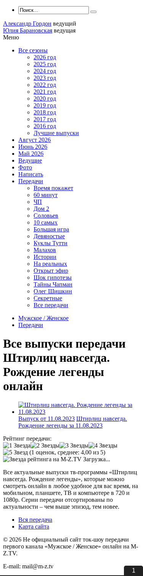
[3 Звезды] (73, 445)
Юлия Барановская (27, 30)
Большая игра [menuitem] (51, 229)
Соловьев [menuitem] (46, 215)
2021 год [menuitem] (45, 91)
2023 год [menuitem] (45, 78)
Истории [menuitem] (45, 257)
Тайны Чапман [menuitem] (53, 284)
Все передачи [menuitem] (51, 305)
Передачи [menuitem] (30, 181)
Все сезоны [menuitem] (33, 50)
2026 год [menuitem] (45, 57)
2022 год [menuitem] (45, 84)
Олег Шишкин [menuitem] (53, 291)
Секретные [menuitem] (48, 298)
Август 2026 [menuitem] (34, 140)
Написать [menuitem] (30, 174)
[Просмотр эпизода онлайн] (79, 411)
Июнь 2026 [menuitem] (32, 146)
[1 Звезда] (17, 445)
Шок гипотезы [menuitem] (53, 277)
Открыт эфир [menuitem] (51, 270)
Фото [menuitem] (25, 167)
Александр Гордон (27, 23)
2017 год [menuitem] (45, 119)
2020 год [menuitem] (45, 98)
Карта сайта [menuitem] (33, 526)
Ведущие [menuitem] (30, 160)
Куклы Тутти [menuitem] (50, 243)
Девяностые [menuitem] (49, 236)
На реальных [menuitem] (50, 263)
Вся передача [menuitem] (35, 519)
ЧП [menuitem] (38, 202)
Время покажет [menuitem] (53, 188)
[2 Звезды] (45, 445)
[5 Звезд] (15, 452)
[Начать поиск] (93, 12)
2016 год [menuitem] (45, 126)
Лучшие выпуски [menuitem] (56, 133)
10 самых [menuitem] (46, 222)
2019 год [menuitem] (45, 105)
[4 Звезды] (102, 445)
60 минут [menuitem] (46, 195)
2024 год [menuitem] (45, 71)
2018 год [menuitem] (45, 112)
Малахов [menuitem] (45, 250)
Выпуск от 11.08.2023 (46, 418)
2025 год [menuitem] (45, 64)
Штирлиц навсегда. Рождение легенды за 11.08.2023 (72, 422)
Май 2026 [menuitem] (30, 153)
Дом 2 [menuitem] (41, 208)
